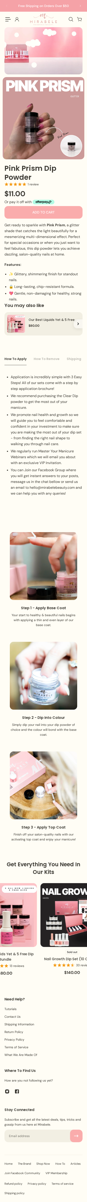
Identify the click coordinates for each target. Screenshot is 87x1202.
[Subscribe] (76, 1136)
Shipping (74, 359)
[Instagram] (7, 1091)
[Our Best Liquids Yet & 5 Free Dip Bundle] (16, 324)
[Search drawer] (70, 19)
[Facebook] (17, 1091)
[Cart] (79, 19)
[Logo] (43, 19)
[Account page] (16, 19)
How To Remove (47, 359)
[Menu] (8, 19)
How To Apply (15, 359)
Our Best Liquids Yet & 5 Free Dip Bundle (52, 320)
